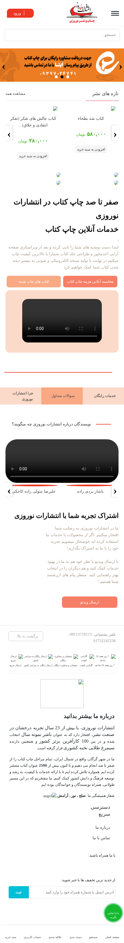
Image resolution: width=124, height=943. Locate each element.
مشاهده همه (15, 93)
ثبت (19, 892)
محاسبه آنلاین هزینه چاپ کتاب (90, 281)
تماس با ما (101, 837)
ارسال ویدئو (89, 602)
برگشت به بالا (27, 636)
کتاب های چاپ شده (34, 281)
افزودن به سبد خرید (91, 149)
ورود (17, 13)
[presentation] (120, 65)
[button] (68, 77)
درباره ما (102, 827)
